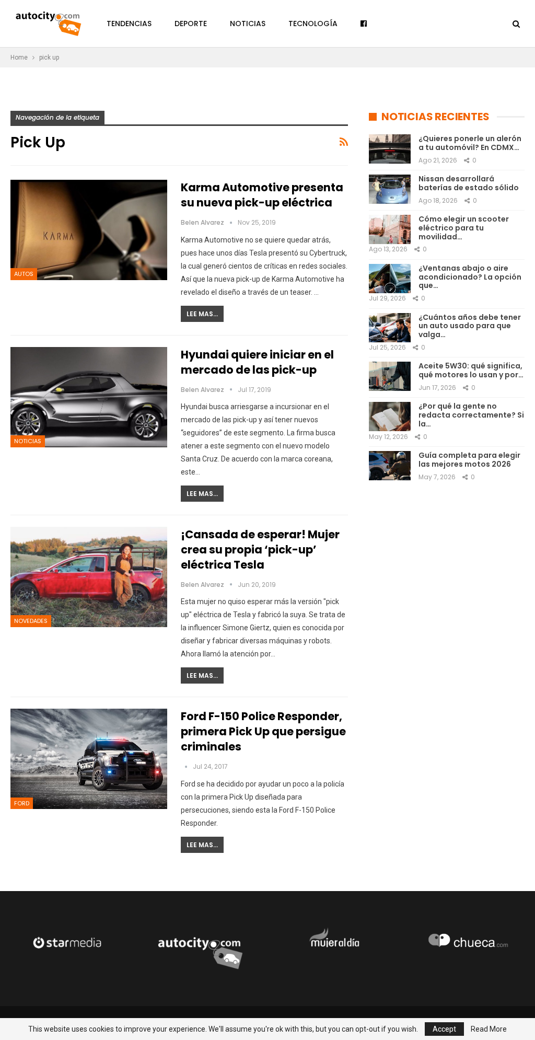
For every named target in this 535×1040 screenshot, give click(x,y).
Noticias (247, 23)
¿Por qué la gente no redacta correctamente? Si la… (471, 415)
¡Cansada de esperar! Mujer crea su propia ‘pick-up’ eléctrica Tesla (260, 549)
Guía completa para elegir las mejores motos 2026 (469, 459)
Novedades (31, 621)
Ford (21, 803)
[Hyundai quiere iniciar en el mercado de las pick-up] (88, 397)
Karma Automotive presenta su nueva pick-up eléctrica (262, 195)
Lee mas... (202, 313)
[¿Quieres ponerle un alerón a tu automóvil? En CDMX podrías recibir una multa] (390, 149)
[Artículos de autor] (187, 766)
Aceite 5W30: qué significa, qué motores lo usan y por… (471, 370)
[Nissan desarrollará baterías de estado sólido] (390, 189)
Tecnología (313, 23)
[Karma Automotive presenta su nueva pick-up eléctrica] (88, 230)
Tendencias (129, 23)
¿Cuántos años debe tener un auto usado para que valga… (469, 326)
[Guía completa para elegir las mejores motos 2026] (390, 465)
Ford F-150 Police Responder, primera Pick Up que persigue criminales (263, 731)
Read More (489, 1029)
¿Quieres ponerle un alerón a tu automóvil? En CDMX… (469, 143)
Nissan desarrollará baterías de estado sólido (468, 183)
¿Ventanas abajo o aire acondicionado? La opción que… (469, 277)
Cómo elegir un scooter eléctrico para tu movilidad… (463, 228)
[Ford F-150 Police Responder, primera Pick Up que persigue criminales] (88, 759)
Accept (444, 1029)
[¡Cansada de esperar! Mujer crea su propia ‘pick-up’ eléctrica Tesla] (88, 577)
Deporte (191, 23)
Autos (23, 274)
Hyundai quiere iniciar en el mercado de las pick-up (257, 362)
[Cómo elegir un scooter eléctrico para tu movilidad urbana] (390, 229)
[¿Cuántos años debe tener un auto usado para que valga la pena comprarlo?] (390, 327)
